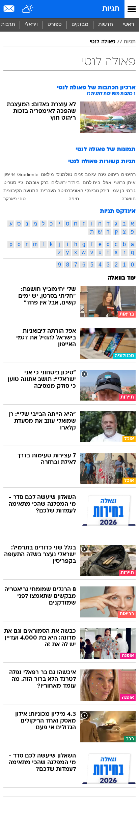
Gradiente (27, 174)
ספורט (55, 24)
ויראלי (31, 24)
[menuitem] (105, 25)
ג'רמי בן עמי (123, 190)
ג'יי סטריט (13, 182)
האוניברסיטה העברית (61, 190)
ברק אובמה (37, 182)
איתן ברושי (125, 182)
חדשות (105, 24)
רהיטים (128, 174)
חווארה (128, 198)
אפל (107, 182)
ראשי (128, 24)
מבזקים (80, 24)
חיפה (73, 198)
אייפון (9, 174)
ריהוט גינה (108, 174)
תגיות (110, 8)
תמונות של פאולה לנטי (106, 150)
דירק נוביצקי (97, 190)
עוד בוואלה (122, 278)
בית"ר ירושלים (65, 182)
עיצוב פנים (85, 174)
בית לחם (91, 182)
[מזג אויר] (28, 9)
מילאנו (47, 174)
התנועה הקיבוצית (20, 190)
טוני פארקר (14, 198)
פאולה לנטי (102, 42)
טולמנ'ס (64, 174)
